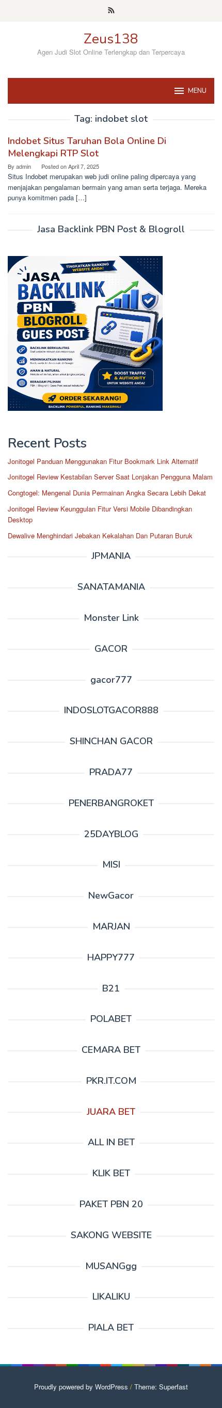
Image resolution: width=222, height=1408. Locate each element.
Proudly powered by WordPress (81, 1386)
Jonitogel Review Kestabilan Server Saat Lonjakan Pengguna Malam (110, 477)
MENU (197, 90)
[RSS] (111, 11)
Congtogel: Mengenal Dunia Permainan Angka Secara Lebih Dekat (107, 493)
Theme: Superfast (161, 1386)
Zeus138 (111, 39)
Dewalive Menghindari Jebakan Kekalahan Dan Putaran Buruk (100, 535)
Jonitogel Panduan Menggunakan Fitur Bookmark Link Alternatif (103, 461)
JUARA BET (111, 1112)
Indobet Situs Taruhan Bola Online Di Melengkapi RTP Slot (87, 147)
